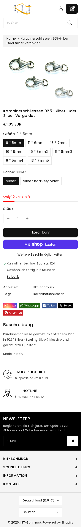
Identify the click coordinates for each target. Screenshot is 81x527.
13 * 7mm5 (40, 160)
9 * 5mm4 (14, 160)
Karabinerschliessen (49, 294)
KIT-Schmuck (31, 522)
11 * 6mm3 (63, 151)
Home (11, 38)
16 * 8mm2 (39, 151)
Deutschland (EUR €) (38, 500)
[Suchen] (70, 23)
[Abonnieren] (72, 441)
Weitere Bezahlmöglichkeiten (40, 254)
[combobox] (40, 23)
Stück (8, 208)
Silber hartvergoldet (41, 181)
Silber (11, 181)
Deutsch (29, 512)
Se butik (13, 276)
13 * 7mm (59, 142)
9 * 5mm (13, 142)
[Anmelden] (61, 9)
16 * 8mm (14, 151)
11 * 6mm (35, 142)
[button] (7, 9)
